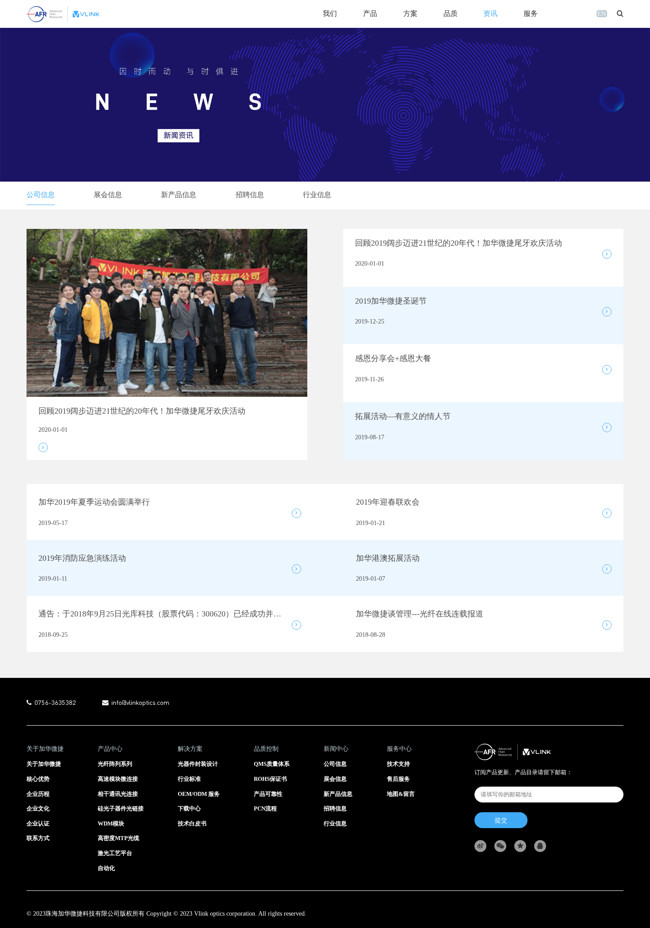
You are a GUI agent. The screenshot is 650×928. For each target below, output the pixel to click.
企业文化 (38, 809)
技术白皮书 (192, 824)
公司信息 (41, 195)
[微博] (484, 846)
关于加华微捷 (44, 764)
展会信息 (108, 195)
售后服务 (398, 779)
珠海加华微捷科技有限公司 (83, 913)
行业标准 (189, 779)
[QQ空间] (524, 846)
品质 (451, 14)
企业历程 (38, 794)
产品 (370, 14)
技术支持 (398, 764)
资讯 (490, 14)
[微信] (504, 846)
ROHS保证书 (270, 779)
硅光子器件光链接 (121, 809)
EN (601, 13)
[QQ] (544, 846)
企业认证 (38, 824)
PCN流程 (265, 809)
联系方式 (38, 838)
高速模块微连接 (118, 779)
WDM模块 (111, 824)
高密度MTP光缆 (118, 838)
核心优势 (38, 779)
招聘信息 (250, 195)
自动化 (106, 868)
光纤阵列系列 (115, 764)
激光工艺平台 (115, 853)
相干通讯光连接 (118, 794)
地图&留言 (401, 794)
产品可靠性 (268, 794)
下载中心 (189, 809)
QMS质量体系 (272, 764)
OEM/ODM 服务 (199, 794)
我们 (330, 14)
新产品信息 (178, 195)
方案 (410, 14)
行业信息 (317, 195)
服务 (531, 14)
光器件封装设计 (198, 764)
